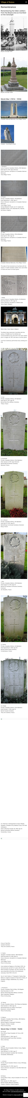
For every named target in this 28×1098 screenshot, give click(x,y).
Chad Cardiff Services (19, 1095)
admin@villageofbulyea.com (18, 1091)
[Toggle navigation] (26, 2)
